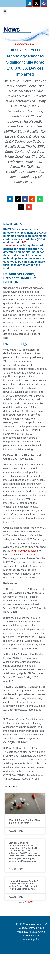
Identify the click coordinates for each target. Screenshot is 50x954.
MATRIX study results (23, 550)
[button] (5, 11)
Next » (31, 902)
